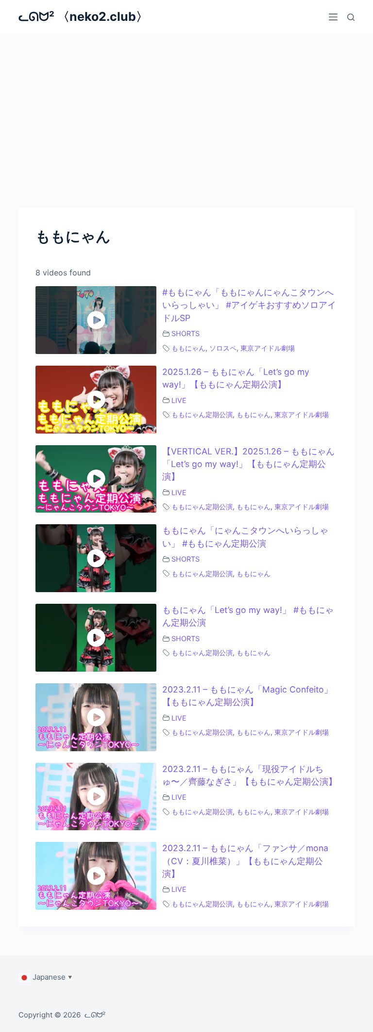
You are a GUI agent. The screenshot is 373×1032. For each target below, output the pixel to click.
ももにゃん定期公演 (202, 414)
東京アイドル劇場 (267, 348)
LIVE (178, 400)
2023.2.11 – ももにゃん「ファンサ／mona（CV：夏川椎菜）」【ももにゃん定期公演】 (245, 861)
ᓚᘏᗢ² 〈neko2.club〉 (83, 16)
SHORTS (185, 333)
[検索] (351, 17)
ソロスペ (223, 348)
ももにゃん (188, 348)
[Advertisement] (186, 107)
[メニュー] (333, 17)
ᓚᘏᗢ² (95, 1014)
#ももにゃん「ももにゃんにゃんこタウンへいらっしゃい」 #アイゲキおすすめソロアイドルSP (249, 305)
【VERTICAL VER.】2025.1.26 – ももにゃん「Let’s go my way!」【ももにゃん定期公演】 (248, 464)
